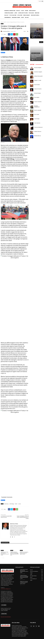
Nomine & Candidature (36, 53)
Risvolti (5, 22)
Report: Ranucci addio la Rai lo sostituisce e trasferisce (36, 56)
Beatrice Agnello (37, 110)
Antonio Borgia (37, 93)
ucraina (19, 503)
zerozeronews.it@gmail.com (6, 588)
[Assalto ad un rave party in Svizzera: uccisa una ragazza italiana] (24, 548)
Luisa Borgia (36, 118)
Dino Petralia (37, 84)
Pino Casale (36, 114)
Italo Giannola (37, 123)
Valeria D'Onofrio (37, 88)
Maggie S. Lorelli (37, 80)
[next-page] (3, 557)
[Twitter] (12, 34)
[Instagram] (39, 1)
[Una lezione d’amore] (36, 30)
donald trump (6, 503)
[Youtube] (42, 1)
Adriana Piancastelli (38, 76)
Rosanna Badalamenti (37, 106)
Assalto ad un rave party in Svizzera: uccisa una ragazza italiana (24, 553)
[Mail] (41, 1)
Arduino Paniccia (37, 131)
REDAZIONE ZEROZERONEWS (6, 616)
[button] (38, 1)
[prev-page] (1, 557)
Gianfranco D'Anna (6, 31)
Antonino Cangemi (38, 71)
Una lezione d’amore (36, 35)
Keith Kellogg (12, 503)
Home (2, 22)
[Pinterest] (14, 34)
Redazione (33, 36)
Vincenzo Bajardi (37, 67)
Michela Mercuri (37, 135)
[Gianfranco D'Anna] (1, 31)
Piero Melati (36, 97)
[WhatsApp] (17, 34)
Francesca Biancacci (38, 127)
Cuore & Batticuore (35, 33)
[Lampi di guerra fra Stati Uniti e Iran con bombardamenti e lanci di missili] (5, 548)
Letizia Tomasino (37, 101)
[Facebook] (9, 34)
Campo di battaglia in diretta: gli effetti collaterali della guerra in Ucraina (23, 517)
